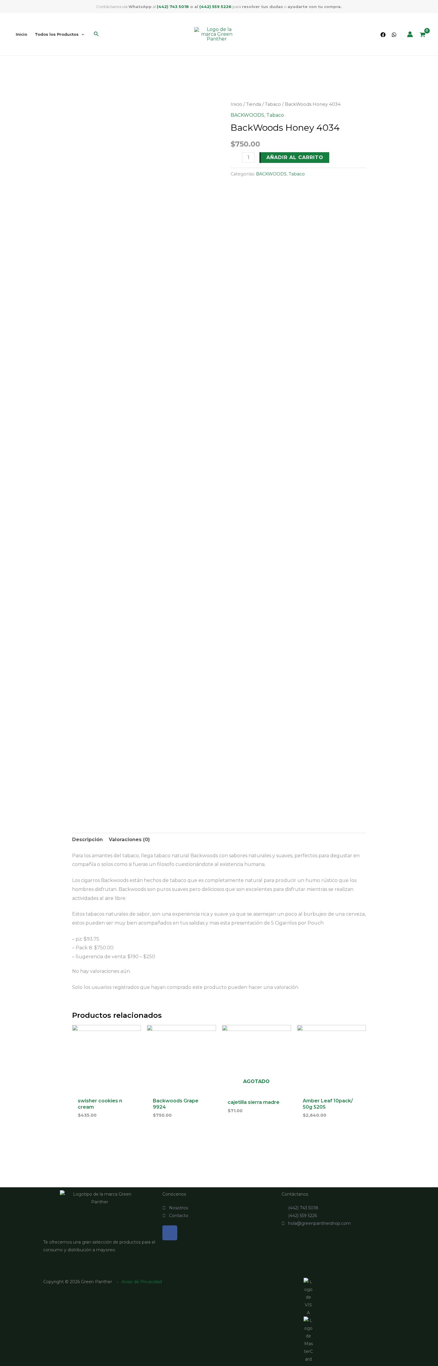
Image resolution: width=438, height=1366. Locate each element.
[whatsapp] (394, 34)
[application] (81, 34)
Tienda (253, 104)
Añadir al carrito (294, 157)
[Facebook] (383, 34)
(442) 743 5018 (173, 6)
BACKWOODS (247, 115)
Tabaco (273, 104)
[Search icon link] (96, 35)
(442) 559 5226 (215, 6)
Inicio (236, 104)
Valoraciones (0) (129, 839)
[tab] (87, 840)
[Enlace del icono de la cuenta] (410, 34)
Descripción (87, 839)
